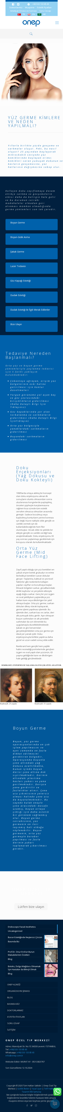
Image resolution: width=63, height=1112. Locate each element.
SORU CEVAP (13, 1023)
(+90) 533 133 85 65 (18, 1049)
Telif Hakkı (48, 1088)
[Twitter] (31, 1105)
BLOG (10, 997)
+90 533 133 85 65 (40, 4)
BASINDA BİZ (13, 1003)
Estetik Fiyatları (44, 7)
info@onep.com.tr (14, 1055)
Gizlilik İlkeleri (23, 1088)
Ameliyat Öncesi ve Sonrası (23, 10)
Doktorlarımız (15, 7)
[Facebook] (27, 1105)
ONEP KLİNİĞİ (13, 984)
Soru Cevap (45, 10)
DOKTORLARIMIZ (15, 1010)
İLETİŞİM (11, 1029)
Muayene (29, 7)
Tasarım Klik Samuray (31, 1091)
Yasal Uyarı (37, 1088)
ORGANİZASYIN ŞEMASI (18, 991)
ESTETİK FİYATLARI (16, 1016)
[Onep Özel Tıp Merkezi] (31, 22)
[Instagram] (36, 1105)
